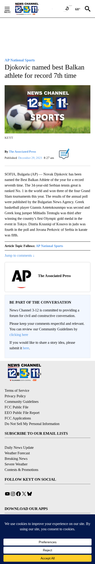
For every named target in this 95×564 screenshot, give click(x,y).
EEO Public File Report (22, 413)
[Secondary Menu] (11, 9)
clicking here (18, 335)
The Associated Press (22, 151)
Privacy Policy (15, 396)
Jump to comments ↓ (20, 255)
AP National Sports (49, 246)
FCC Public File (16, 407)
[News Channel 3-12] (32, 8)
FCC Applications (18, 418)
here (26, 348)
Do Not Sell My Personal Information (32, 424)
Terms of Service (17, 390)
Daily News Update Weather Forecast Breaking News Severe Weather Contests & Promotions (21, 459)
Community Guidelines (22, 402)
